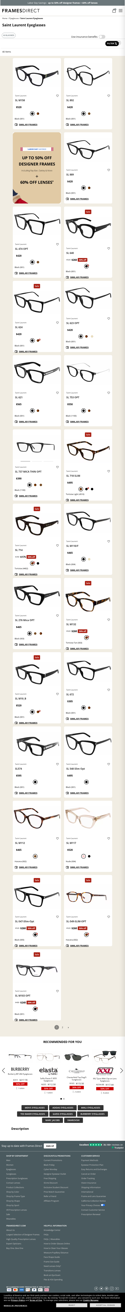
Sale (8, 1214)
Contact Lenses (13, 1182)
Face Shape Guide (52, 1257)
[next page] (68, 1027)
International (87, 1191)
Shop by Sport (12, 1205)
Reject (72, 1305)
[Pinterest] (106, 1288)
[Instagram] (112, 1288)
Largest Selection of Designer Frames (22, 1234)
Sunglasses (11, 1173)
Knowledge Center (52, 1230)
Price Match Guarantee (54, 1191)
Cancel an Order (88, 1173)
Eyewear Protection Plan (92, 1164)
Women (9, 1164)
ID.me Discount (51, 1182)
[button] (121, 1070)
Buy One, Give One (14, 1248)
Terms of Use (36, 1300)
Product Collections (15, 1187)
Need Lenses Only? (52, 1266)
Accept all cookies (105, 1305)
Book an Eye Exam (52, 1275)
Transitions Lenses (52, 1270)
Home (4, 18)
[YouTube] (117, 1288)
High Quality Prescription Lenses (21, 1239)
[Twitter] (101, 1288)
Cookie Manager (91, 1300)
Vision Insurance (88, 1182)
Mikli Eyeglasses (90, 1107)
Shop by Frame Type (15, 1196)
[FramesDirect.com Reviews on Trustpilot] (98, 1146)
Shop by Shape (13, 1200)
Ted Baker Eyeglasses (32, 1114)
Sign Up (50, 1146)
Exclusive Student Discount (56, 1187)
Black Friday (49, 1164)
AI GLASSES (8, 35)
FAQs (46, 1234)
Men (8, 1160)
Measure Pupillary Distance (56, 1252)
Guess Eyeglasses (63, 1114)
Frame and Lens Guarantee (93, 1196)
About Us (10, 1230)
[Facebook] (96, 1288)
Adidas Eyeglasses (62, 1107)
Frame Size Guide (51, 1261)
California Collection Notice (93, 1200)
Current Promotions (53, 1160)
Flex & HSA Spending (53, 1279)
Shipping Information (91, 1187)
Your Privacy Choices (90, 1205)
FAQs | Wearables (52, 1239)
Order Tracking (88, 1178)
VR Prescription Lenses (16, 1209)
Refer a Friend (50, 1196)
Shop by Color (12, 1191)
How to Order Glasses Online (57, 1243)
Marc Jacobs (52, 1120)
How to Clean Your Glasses (56, 1248)
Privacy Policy (18, 1300)
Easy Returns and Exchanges (94, 1169)
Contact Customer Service (93, 1209)
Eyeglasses (14, 18)
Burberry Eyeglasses (92, 1114)
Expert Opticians (13, 1243)
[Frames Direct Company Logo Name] (21, 10)
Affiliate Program (51, 1200)
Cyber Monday (50, 1169)
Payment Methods (89, 1160)
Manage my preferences (15, 1305)
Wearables (11, 1218)
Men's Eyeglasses (35, 1107)
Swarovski (73, 1120)
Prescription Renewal (90, 1214)
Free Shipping (50, 1178)
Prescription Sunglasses (17, 1178)
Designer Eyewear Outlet (55, 1173)
